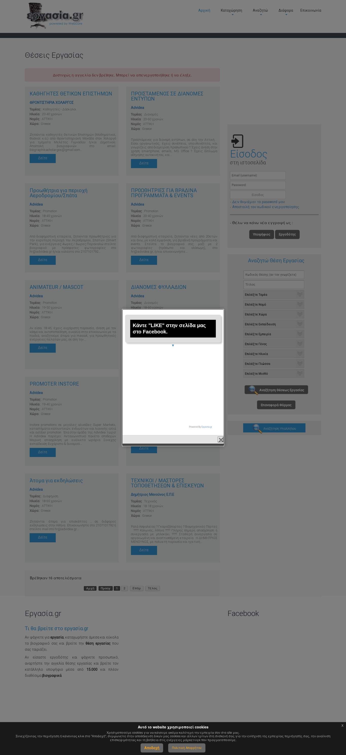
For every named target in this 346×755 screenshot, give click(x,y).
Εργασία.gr (206, 427)
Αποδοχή (151, 748)
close (220, 439)
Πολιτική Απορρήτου (187, 748)
